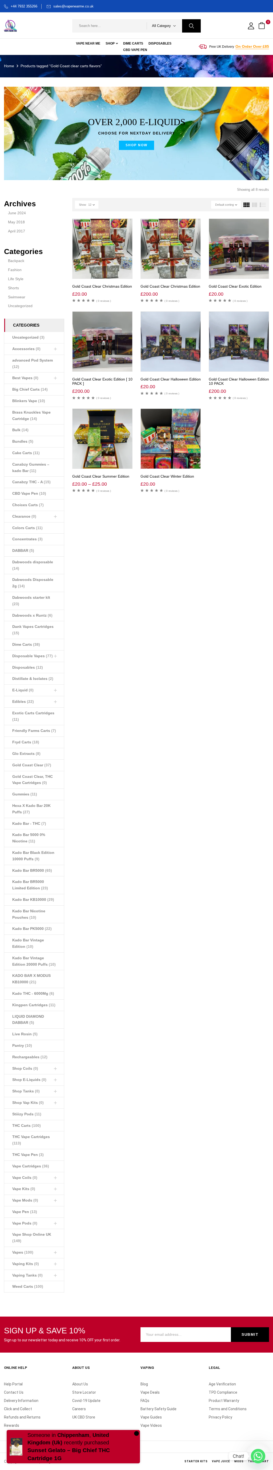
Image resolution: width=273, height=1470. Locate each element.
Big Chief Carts (30, 389)
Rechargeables (29, 1057)
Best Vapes (25, 378)
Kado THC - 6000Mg (33, 993)
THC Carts (26, 1125)
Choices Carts (28, 505)
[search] (191, 26)
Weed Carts (27, 1286)
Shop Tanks (26, 1091)
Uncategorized (20, 306)
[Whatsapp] (258, 1456)
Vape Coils (24, 1177)
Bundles (22, 441)
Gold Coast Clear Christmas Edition (102, 286)
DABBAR (23, 550)
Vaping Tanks (27, 1275)
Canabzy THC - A (31, 482)
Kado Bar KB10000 (33, 899)
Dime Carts (26, 644)
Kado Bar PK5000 (32, 928)
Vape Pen (24, 1212)
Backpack (16, 261)
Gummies (24, 794)
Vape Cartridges (30, 1166)
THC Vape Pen (28, 1154)
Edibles (23, 701)
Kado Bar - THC (29, 823)
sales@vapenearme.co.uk (73, 6)
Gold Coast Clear (31, 765)
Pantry (22, 1045)
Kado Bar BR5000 (32, 870)
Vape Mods (25, 1200)
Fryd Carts (25, 742)
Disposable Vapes (32, 656)
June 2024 (17, 213)
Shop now (136, 145)
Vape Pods (24, 1223)
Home (9, 66)
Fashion (15, 270)
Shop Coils (25, 1068)
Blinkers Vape (28, 401)
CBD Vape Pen (29, 493)
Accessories (26, 349)
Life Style (15, 279)
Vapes (22, 1252)
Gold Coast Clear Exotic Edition (235, 286)
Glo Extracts (26, 753)
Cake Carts (26, 453)
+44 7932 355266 (24, 6)
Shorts (13, 288)
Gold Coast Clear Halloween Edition (170, 379)
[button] (262, 26)
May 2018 (16, 222)
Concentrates (27, 539)
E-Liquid (23, 690)
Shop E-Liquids (29, 1079)
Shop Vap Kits (28, 1102)
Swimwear (16, 297)
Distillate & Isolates (32, 678)
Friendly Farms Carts (34, 730)
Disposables (27, 667)
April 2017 (16, 231)
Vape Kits (23, 1189)
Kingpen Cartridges (33, 1005)
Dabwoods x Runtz (32, 615)
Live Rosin (25, 1034)
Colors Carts (27, 528)
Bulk (20, 430)
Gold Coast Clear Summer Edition (100, 476)
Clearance (24, 516)
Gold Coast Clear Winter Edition (167, 476)
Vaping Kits (25, 1264)
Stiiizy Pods (26, 1114)
